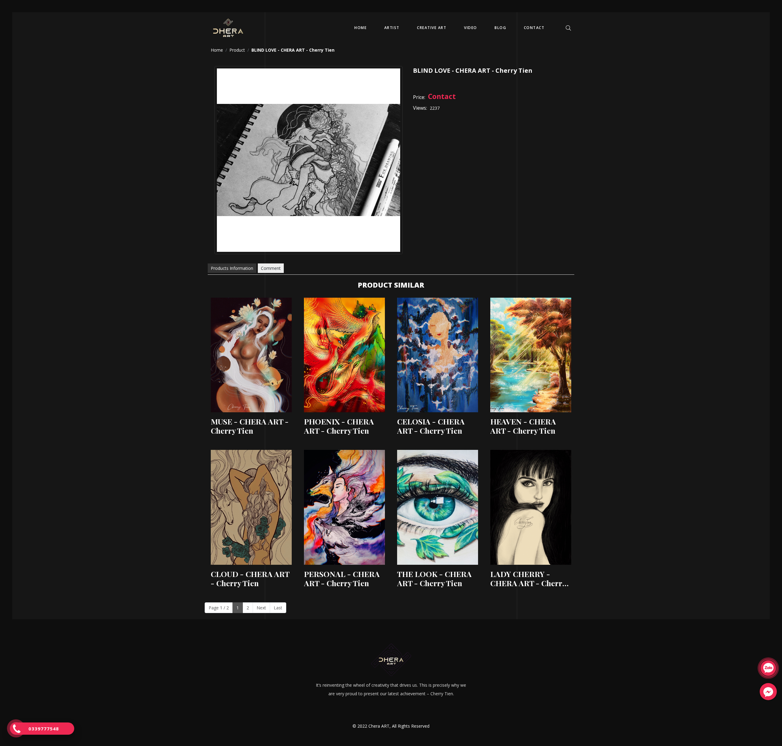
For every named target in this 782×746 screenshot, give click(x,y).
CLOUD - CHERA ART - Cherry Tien (250, 578)
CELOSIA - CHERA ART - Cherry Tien (431, 426)
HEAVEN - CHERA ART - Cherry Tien (523, 426)
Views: (420, 108)
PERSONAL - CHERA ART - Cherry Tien (342, 578)
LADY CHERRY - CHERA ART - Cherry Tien (528, 578)
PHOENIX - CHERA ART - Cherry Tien (339, 426)
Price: (419, 97)
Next (261, 608)
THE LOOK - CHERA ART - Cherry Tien (434, 578)
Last (278, 608)
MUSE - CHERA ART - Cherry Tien (250, 426)
